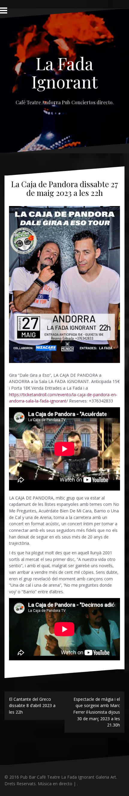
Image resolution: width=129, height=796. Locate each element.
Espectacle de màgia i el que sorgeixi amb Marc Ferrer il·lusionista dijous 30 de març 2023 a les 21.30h (96, 712)
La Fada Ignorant (65, 72)
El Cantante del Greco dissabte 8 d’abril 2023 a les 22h (32, 705)
